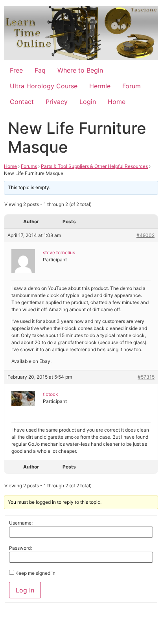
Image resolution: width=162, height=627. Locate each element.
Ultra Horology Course (43, 86)
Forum (131, 86)
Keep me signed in (35, 573)
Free (16, 70)
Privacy (57, 102)
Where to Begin (80, 70)
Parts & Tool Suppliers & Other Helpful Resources (94, 166)
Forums (29, 166)
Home (116, 102)
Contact (22, 102)
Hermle (99, 86)
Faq (40, 70)
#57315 (146, 377)
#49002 (145, 235)
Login (87, 102)
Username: (21, 523)
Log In (25, 590)
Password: (20, 548)
